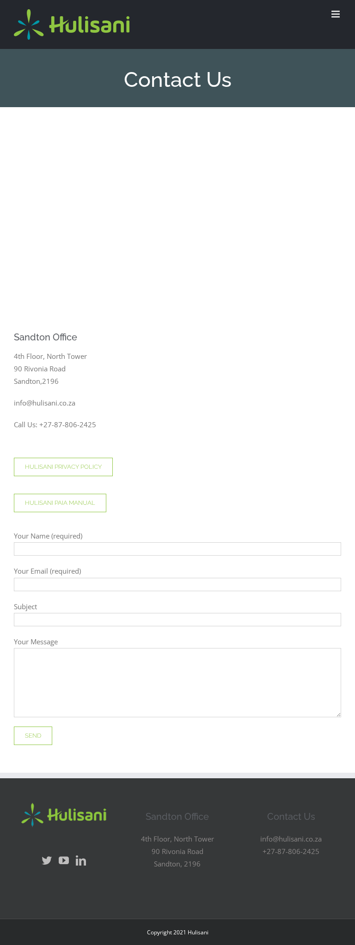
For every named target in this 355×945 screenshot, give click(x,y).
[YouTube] (64, 860)
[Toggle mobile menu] (336, 14)
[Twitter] (47, 860)
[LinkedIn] (81, 860)
